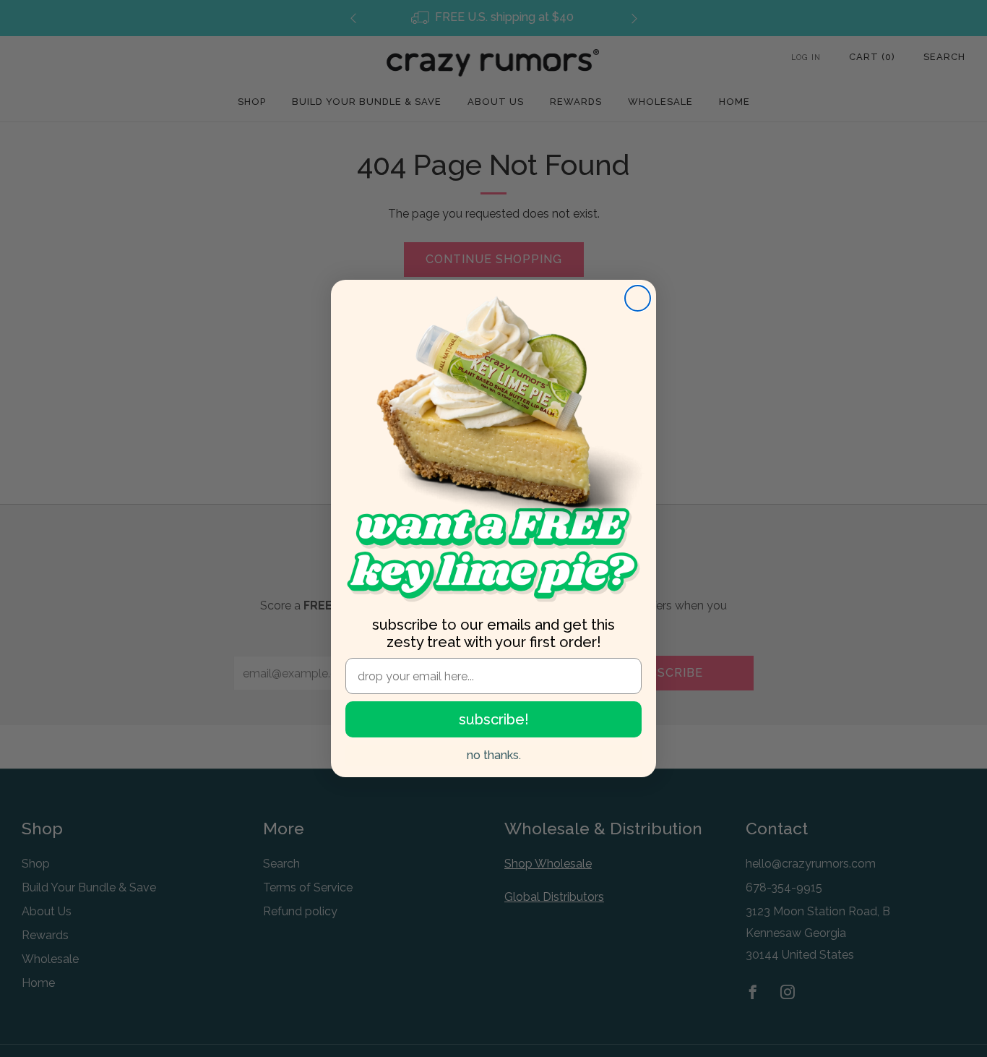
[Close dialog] (637, 298)
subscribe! (494, 719)
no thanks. (494, 755)
